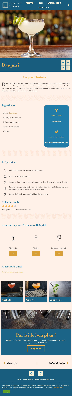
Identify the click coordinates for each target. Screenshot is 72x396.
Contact (19, 379)
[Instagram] (40, 373)
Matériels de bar (54, 3)
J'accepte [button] (6, 392)
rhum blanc (13, 113)
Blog (41, 3)
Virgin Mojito (56, 300)
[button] (68, 5)
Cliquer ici (36, 349)
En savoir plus (58, 387)
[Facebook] (31, 373)
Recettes (30, 3)
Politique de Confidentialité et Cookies (44, 379)
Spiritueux (42, 7)
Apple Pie (30, 300)
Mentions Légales (28, 379)
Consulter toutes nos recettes (12, 272)
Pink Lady (6, 300)
